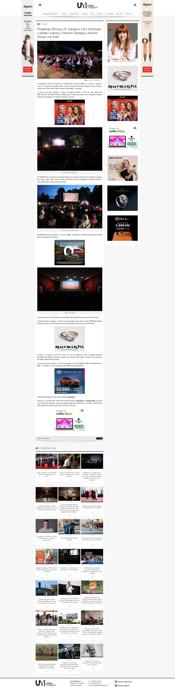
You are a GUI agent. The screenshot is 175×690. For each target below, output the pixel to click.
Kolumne (109, 14)
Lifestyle (128, 14)
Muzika (85, 14)
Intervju (100, 14)
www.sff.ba (71, 397)
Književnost (74, 14)
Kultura (119, 14)
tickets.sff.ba (91, 401)
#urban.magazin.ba (124, 682)
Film (92, 14)
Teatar (64, 14)
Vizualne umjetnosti (50, 14)
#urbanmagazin (123, 686)
